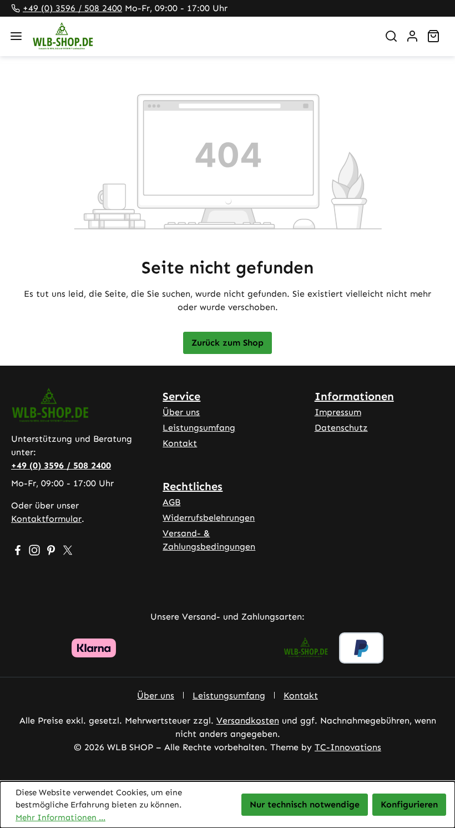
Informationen (354, 396)
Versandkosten (247, 720)
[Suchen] (391, 36)
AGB (171, 502)
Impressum (338, 412)
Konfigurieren (409, 804)
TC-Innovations (348, 747)
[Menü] (16, 36)
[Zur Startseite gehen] (201, 36)
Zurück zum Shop (227, 342)
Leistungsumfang (199, 427)
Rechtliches (193, 486)
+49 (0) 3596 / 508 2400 (72, 8)
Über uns (181, 412)
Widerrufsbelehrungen (209, 517)
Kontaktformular (46, 518)
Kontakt (180, 443)
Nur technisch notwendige (305, 804)
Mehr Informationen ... (60, 817)
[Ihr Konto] (412, 36)
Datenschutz (341, 427)
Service (181, 396)
